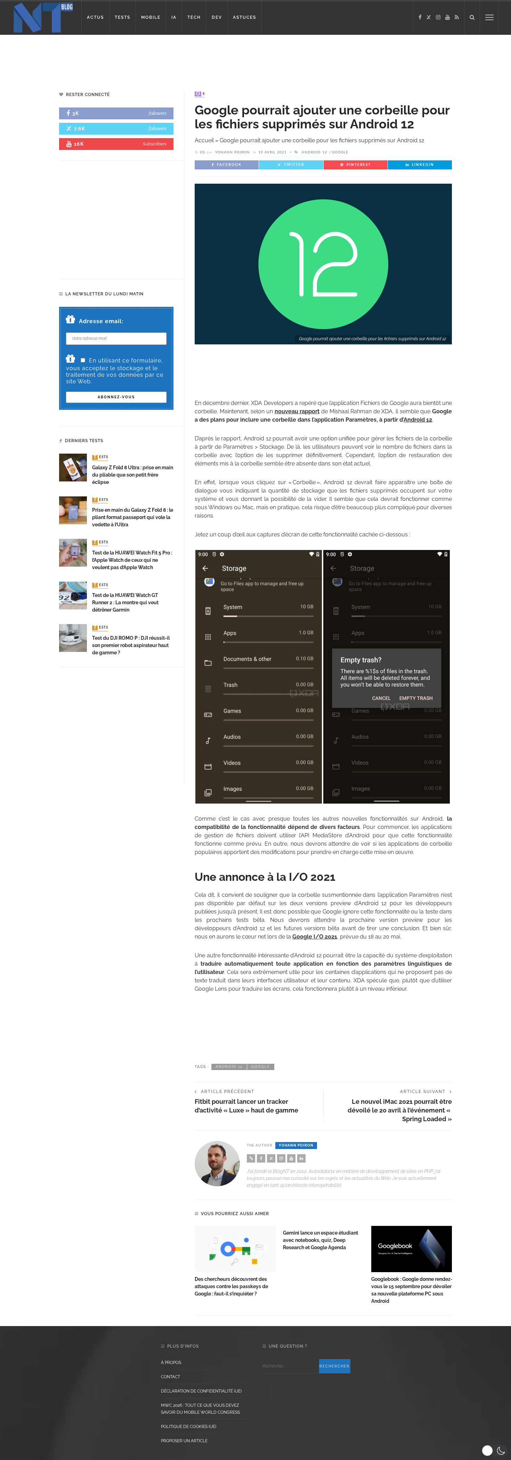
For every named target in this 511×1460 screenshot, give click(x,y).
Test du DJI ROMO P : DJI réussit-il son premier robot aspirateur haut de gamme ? (131, 645)
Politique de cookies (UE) (188, 1426)
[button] (494, 1451)
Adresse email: (101, 321)
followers (158, 113)
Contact (170, 1376)
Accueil (204, 140)
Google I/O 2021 (314, 936)
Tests (101, 457)
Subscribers (155, 143)
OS (200, 93)
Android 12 (314, 152)
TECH (194, 17)
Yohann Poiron (232, 152)
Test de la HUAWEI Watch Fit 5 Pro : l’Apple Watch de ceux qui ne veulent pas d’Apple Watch (132, 560)
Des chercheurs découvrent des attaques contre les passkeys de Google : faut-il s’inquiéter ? (231, 1286)
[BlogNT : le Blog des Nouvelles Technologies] (43, 17)
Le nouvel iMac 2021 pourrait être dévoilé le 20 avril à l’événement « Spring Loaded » (400, 1110)
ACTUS (95, 17)
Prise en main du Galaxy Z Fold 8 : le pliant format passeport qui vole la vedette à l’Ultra (132, 517)
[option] (235, 1262)
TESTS (122, 17)
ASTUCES (244, 17)
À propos (171, 1362)
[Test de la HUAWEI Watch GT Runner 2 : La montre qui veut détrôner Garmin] (73, 595)
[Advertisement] (133, 57)
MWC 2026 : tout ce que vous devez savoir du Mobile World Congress (200, 1409)
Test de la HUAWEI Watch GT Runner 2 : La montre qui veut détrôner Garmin (125, 602)
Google (340, 152)
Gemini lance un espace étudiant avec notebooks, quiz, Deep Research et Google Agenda (320, 1240)
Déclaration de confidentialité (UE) (201, 1391)
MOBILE (151, 17)
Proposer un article (184, 1440)
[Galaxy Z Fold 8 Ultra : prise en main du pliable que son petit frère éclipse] (73, 467)
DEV (217, 17)
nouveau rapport (297, 411)
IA (174, 17)
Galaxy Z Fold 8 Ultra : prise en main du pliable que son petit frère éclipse (132, 475)
